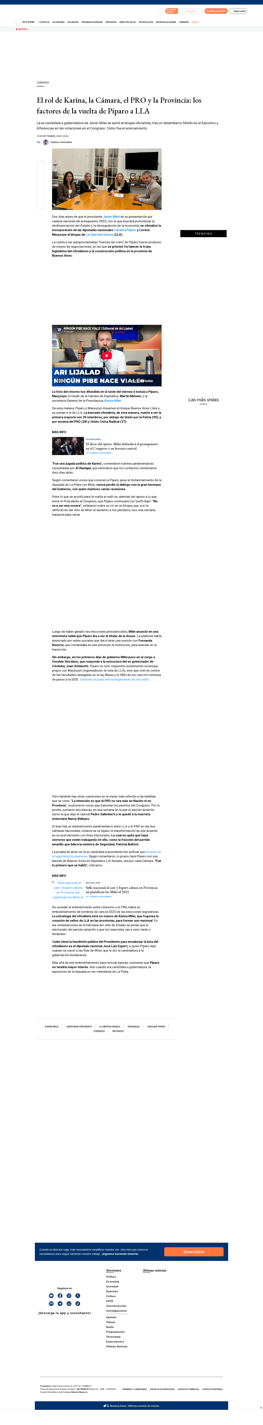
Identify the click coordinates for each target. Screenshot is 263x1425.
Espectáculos (127, 22)
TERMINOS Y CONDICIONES (134, 1389)
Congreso (99, 1031)
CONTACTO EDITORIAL (212, 1389)
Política (44, 22)
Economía (59, 22)
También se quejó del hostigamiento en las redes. (115, 679)
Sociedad (73, 22)
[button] (40, 165)
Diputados (118, 1031)
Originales (134, 1026)
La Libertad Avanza (100, 234)
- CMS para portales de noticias (134, 1406)
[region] (131, 57)
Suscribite (194, 1252)
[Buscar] (160, 11)
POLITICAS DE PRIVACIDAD (162, 1389)
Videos (110, 1322)
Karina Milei (51, 1026)
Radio (195, 22)
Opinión (184, 22)
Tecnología (146, 22)
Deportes (111, 22)
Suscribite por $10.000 (216, 11)
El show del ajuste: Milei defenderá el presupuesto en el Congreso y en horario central (122, 446)
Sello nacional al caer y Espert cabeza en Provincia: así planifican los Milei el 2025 (122, 889)
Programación (115, 1332)
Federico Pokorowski (61, 142)
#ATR (109, 1301)
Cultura (111, 1296)
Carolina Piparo (156, 1026)
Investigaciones (166, 22)
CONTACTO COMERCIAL (188, 1389)
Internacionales (92, 22)
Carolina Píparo (125, 230)
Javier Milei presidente (79, 1026)
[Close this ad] (261, 1408)
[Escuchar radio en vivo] (190, 11)
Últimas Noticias (117, 1346)
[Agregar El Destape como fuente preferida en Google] (161, 142)
